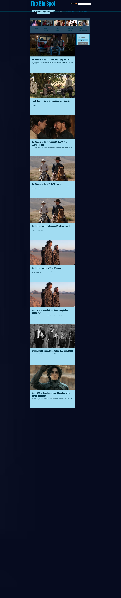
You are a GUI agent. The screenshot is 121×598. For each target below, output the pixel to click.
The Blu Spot (43, 3)
